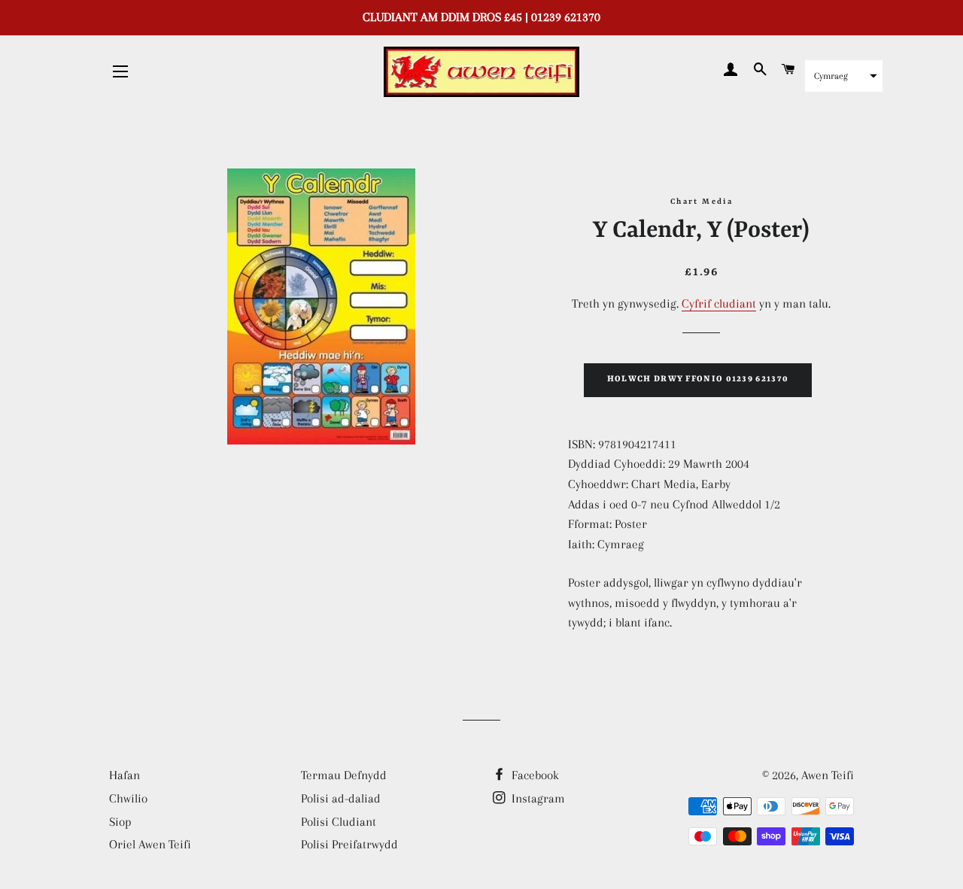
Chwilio (128, 798)
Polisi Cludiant (338, 822)
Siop (120, 822)
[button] (843, 76)
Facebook (534, 775)
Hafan (124, 775)
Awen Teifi (827, 775)
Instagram (537, 798)
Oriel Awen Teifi (150, 844)
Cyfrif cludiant (719, 303)
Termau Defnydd (344, 775)
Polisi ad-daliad (341, 798)
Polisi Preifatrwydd (349, 844)
